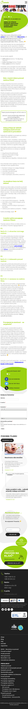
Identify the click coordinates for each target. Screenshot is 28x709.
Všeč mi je (17, 374)
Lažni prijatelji (18, 246)
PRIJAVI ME (12, 534)
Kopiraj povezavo (14, 388)
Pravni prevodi (5, 676)
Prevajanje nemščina (7, 683)
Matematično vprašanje (7, 421)
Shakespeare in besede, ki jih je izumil (12, 363)
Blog (2, 639)
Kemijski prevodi (6, 670)
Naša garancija (5, 656)
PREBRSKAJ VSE (7, 440)
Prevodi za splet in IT (7, 685)
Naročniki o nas (6, 658)
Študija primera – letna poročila (11, 697)
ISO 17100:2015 (22, 619)
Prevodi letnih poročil (8, 695)
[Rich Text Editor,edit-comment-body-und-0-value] (14, 414)
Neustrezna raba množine (13, 458)
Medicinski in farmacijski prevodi (11, 668)
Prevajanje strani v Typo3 (9, 691)
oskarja (3, 37)
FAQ (2, 641)
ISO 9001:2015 (14, 619)
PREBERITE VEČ (9, 470)
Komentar (3, 407)
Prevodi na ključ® (6, 651)
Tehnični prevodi (6, 666)
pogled (14, 448)
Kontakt (3, 643)
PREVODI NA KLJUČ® (14, 563)
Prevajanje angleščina (7, 681)
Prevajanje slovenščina (8, 678)
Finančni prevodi (6, 693)
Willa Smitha (21, 37)
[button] (2, 409)
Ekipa (2, 637)
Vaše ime (3, 398)
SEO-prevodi (5, 687)
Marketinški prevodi (7, 672)
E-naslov (3, 402)
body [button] (2, 418)
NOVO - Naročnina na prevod (10, 649)
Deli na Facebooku (14, 379)
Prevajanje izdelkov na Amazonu (11, 674)
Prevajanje (5, 663)
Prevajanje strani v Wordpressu (11, 689)
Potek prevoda (5, 653)
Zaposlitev (4, 646)
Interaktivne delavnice (8, 660)
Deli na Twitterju (14, 383)
